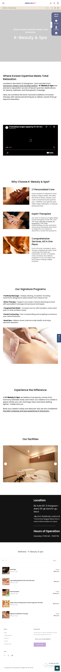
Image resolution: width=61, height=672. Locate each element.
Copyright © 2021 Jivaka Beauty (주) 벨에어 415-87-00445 (18, 667)
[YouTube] (12, 655)
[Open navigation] (3, 3)
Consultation (8, 635)
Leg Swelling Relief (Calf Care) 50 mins (22, 580)
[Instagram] (8, 655)
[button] (5, 463)
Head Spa (13, 569)
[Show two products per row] (3, 560)
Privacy (6, 638)
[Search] (54, 3)
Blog (5, 632)
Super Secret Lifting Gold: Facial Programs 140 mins (26, 602)
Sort (54, 561)
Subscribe (40, 644)
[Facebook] (4, 655)
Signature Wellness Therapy (19, 614)
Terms (6, 641)
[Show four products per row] (6, 560)
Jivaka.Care (7, 644)
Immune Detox (14, 591)
